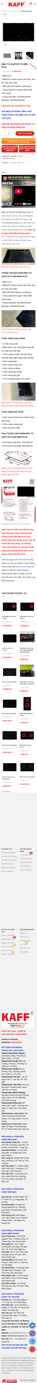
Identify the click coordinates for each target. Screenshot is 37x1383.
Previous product (3, 14)
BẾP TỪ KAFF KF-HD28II (27, 777)
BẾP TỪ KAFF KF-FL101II (7, 649)
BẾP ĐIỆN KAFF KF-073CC (26, 746)
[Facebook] (10, 162)
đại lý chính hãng (23, 566)
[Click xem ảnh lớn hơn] (5, 45)
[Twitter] (12, 162)
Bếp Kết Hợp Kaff (26, 11)
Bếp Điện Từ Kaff (14, 11)
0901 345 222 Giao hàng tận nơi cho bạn (27, 148)
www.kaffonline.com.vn (19, 1333)
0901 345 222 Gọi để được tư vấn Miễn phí (10, 148)
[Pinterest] (18, 162)
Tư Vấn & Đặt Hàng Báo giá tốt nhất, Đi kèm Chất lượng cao (18, 141)
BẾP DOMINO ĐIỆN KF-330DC (27, 714)
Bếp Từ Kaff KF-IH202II (9, 713)
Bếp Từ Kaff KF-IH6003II (9, 745)
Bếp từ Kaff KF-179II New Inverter (8, 778)
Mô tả (4, 172)
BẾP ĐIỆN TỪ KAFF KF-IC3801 (9, 617)
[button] (15, 1161)
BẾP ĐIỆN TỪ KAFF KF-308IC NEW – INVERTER (27, 683)
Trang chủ (5, 11)
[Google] (15, 162)
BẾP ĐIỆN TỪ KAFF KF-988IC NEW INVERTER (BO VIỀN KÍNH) (27, 650)
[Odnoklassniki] (21, 162)
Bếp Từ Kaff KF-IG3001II (9, 682)
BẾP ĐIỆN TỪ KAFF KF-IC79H (27, 617)
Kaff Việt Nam (24, 560)
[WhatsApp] (23, 162)
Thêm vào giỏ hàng (25, 133)
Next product (7, 14)
